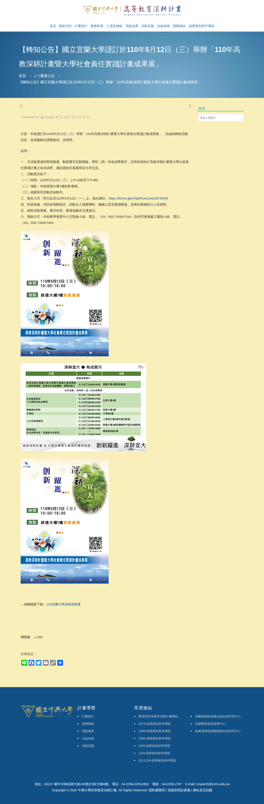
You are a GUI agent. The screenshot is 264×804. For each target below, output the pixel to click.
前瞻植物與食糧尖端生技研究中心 (218, 716)
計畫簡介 (88, 716)
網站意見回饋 (202, 790)
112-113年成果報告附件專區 (157, 760)
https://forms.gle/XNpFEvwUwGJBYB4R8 (138, 198)
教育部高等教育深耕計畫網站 (158, 716)
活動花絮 (88, 746)
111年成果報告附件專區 (154, 753)
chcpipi (50, 117)
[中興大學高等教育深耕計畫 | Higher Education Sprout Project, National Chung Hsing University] (132, 10)
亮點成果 (88, 731)
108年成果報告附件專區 (154, 731)
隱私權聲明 (157, 790)
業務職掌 (88, 723)
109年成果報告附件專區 (154, 738)
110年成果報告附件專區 (154, 746)
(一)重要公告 (44, 76)
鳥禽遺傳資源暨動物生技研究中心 (218, 731)
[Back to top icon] (247, 796)
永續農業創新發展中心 (210, 723)
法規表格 (88, 738)
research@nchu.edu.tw (213, 784)
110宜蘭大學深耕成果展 (64, 604)
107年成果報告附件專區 (154, 723)
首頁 (22, 76)
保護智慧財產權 (179, 790)
